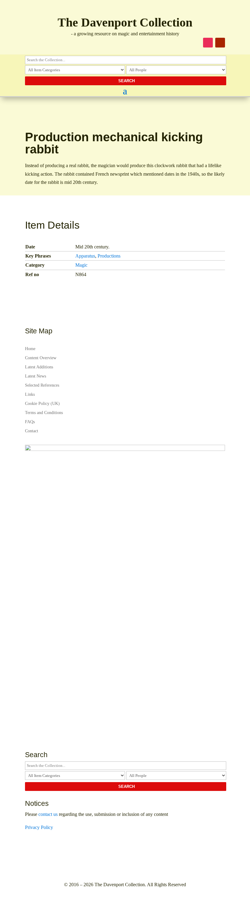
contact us (48, 814)
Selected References (42, 385)
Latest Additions (39, 367)
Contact (31, 431)
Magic (81, 265)
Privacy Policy (39, 827)
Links (30, 394)
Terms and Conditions (44, 413)
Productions (109, 255)
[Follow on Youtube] (220, 42)
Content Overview (40, 358)
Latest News (35, 376)
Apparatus (85, 255)
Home (30, 349)
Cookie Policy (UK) (42, 404)
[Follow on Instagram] (208, 42)
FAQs (30, 422)
